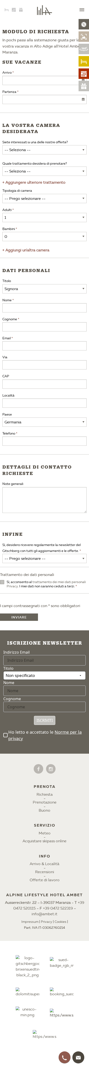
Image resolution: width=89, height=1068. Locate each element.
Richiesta (45, 794)
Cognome (9, 319)
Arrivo (7, 73)
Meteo (45, 833)
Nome (7, 300)
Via (4, 357)
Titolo (6, 281)
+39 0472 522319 (58, 908)
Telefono (8, 433)
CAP (5, 376)
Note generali (12, 484)
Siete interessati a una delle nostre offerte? (35, 142)
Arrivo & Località (44, 864)
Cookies (60, 922)
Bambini (8, 229)
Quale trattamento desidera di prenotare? (34, 164)
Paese (7, 414)
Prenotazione (44, 802)
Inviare (19, 617)
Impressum (29, 922)
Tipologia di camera (17, 191)
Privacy (46, 922)
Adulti (7, 210)
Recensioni (44, 872)
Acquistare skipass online (44, 841)
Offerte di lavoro (45, 880)
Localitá (8, 395)
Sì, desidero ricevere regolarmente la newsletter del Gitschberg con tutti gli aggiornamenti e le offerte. (41, 548)
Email (6, 338)
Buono (44, 810)
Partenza (9, 92)
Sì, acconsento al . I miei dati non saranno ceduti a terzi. (46, 584)
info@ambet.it (44, 914)
